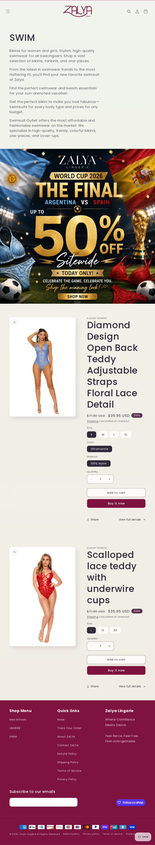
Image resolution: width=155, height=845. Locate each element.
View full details (130, 519)
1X (103, 630)
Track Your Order (69, 728)
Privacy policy (91, 833)
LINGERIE (15, 728)
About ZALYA (66, 736)
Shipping (92, 421)
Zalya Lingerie (27, 834)
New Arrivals (17, 719)
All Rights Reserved (48, 834)
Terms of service (112, 833)
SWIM (13, 736)
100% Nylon (99, 463)
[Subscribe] (73, 802)
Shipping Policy (67, 762)
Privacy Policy (67, 779)
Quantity (92, 471)
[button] (8, 11)
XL (126, 434)
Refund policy (71, 833)
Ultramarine (99, 449)
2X (115, 630)
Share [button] (95, 519)
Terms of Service (69, 771)
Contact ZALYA (67, 745)
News (60, 719)
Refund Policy (67, 754)
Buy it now (116, 503)
